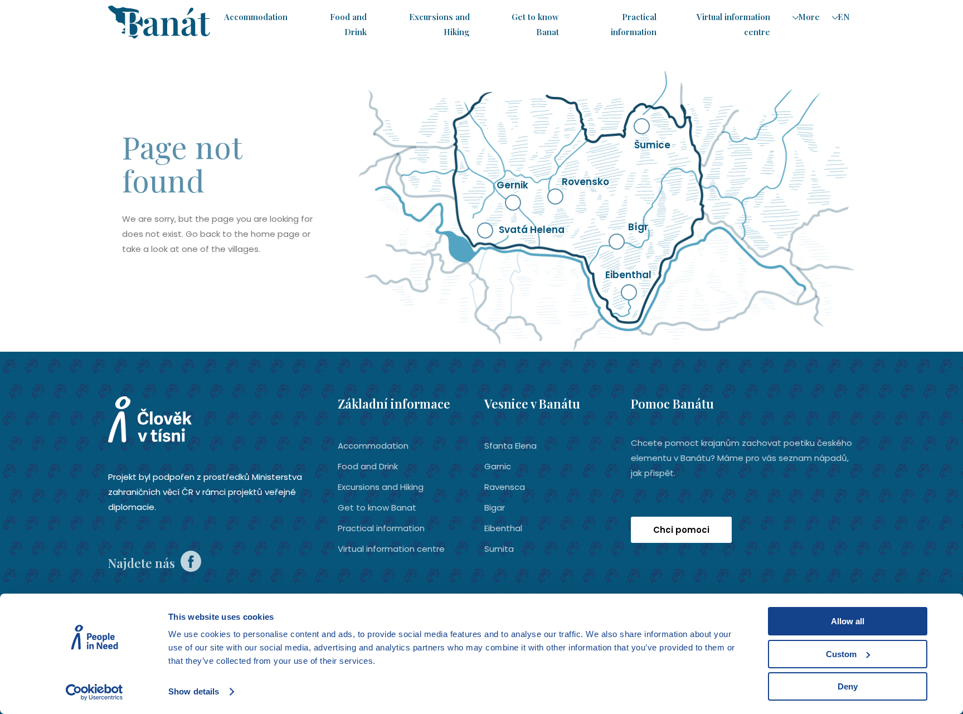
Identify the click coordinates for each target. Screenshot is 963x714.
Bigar (494, 507)
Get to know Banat (377, 507)
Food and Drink (368, 466)
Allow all (847, 621)
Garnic (497, 466)
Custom (841, 654)
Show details (193, 691)
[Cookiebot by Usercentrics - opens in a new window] (94, 692)
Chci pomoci (681, 530)
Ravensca (504, 487)
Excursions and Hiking (381, 487)
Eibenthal (503, 528)
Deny (848, 686)
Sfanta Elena (510, 445)
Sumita (499, 549)
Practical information (381, 528)
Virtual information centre (391, 549)
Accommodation (256, 16)
